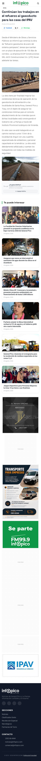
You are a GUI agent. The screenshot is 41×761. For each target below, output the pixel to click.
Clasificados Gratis (9, 717)
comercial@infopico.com (14, 745)
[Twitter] (14, 703)
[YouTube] (19, 703)
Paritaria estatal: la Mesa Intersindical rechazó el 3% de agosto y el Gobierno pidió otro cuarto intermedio (20, 324)
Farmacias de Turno (9, 727)
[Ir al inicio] (20, 3)
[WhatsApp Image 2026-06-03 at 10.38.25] (20, 492)
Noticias (5, 714)
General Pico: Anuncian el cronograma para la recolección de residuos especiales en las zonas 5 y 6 (20, 356)
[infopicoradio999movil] (20, 534)
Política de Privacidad (30, 755)
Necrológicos (7, 724)
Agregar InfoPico (21, 191)
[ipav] (20, 665)
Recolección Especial (9, 721)
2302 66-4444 (10, 738)
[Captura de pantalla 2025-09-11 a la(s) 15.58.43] (20, 415)
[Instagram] (9, 703)
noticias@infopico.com (13, 742)
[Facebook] (4, 703)
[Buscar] (38, 3)
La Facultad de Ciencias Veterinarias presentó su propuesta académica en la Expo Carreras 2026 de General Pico (19, 228)
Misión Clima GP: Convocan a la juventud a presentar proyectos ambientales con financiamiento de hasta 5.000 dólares (20, 292)
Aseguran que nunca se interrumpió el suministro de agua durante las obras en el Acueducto (20, 260)
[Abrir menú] (3, 3)
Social (4, 8)
